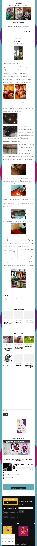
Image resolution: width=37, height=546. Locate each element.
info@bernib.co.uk (21, 488)
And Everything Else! (18, 38)
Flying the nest (18, 365)
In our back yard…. (18, 322)
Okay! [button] (11, 543)
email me (14, 502)
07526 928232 (14, 488)
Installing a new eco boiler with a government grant (7, 299)
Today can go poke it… (16, 298)
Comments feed (5, 516)
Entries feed (5, 513)
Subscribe (5, 414)
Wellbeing (8, 346)
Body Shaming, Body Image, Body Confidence (8, 349)
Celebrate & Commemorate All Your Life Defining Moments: (18, 26)
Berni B (13, 43)
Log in (4, 511)
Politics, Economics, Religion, (8, 345)
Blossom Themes (17, 544)
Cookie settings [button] (6, 543)
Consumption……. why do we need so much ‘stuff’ (8, 367)
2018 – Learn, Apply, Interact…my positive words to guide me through (7, 324)
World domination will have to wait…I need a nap (27, 299)
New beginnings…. (29, 346)
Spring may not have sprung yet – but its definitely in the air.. (29, 366)
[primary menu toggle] (3, 31)
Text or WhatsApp (7, 502)
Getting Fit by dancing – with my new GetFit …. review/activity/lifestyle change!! (18, 350)
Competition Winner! (29, 322)
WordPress (24, 544)
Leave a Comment (23, 43)
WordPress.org (5, 518)
